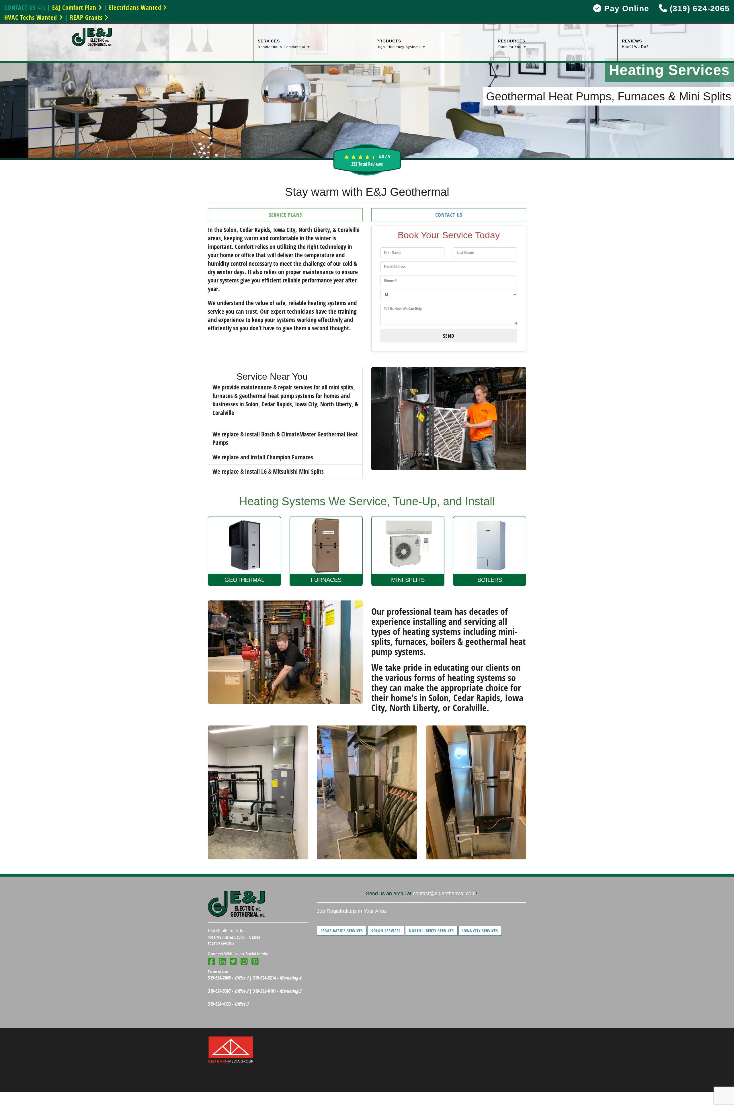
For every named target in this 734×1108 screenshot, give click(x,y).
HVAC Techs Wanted (31, 17)
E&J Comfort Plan (75, 7)
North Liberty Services (431, 930)
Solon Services (386, 930)
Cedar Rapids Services (342, 930)
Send (448, 335)
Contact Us (448, 214)
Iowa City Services (480, 930)
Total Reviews (367, 164)
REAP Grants (87, 17)
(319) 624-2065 (698, 8)
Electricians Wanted (136, 7)
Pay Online (625, 8)
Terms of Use (218, 971)
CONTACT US (21, 7)
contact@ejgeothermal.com (444, 893)
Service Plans (285, 214)
